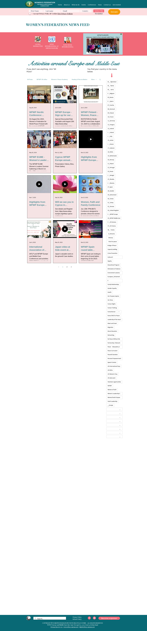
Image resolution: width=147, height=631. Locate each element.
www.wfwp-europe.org (70, 627)
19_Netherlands (112, 156)
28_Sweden (111, 191)
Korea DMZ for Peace (114, 315)
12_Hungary (111, 125)
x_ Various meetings (115, 409)
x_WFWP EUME (115, 432)
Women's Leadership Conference (115, 393)
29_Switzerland (112, 195)
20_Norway (111, 160)
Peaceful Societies (113, 354)
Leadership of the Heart (114, 319)
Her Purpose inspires (113, 296)
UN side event (111, 378)
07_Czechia (111, 105)
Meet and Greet (112, 323)
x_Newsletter (115, 421)
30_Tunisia (111, 199)
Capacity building (112, 249)
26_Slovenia (111, 183)
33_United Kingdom (113, 210)
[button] (103, 44)
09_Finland (111, 113)
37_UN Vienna (112, 226)
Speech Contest (112, 362)
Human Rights (112, 304)
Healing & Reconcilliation (79, 79)
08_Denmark (111, 109)
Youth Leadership (112, 401)
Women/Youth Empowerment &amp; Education (115, 397)
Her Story (110, 300)
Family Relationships (113, 284)
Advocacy (110, 238)
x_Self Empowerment (115, 425)
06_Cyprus (110, 101)
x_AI (114, 413)
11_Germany (111, 121)
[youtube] (94, 618)
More (93, 79)
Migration (110, 327)
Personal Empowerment (114, 358)
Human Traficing (112, 308)
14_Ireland (111, 132)
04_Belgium (111, 93)
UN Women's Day (112, 374)
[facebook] (89, 618)
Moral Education (112, 331)
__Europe (110, 405)
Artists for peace (112, 241)
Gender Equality (112, 288)
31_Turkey (110, 202)
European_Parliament (114, 276)
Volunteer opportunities (114, 382)
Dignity (110, 261)
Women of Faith (112, 389)
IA (119, 312)
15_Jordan (110, 140)
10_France (111, 117)
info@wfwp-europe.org (87, 627)
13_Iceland (111, 128)
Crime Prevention (112, 253)
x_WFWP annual (115, 436)
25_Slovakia (111, 179)
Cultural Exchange (115, 257)
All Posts (30, 79)
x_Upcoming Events (115, 428)
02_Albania (111, 86)
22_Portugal (111, 167)
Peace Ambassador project (115, 347)
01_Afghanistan (112, 82)
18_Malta (110, 152)
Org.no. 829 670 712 (56, 627)
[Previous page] (58, 267)
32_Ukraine (111, 206)
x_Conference (115, 417)
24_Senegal (111, 175)
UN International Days (114, 366)
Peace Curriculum (112, 351)
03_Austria (111, 89)
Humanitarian (111, 312)
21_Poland (111, 163)
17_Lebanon (111, 148)
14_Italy (110, 136)
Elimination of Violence (114, 269)
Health (109, 292)
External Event (115, 280)
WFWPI (110, 386)
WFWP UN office (42, 79)
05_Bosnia (110, 97)
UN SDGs (110, 370)
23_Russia (110, 171)
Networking (111, 335)
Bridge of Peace (112, 245)
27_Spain (110, 187)
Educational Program (113, 265)
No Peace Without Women (115, 339)
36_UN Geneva (112, 222)
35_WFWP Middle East (114, 218)
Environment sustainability (115, 273)
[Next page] (71, 267)
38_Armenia (111, 230)
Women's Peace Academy (59, 79)
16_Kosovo (111, 144)
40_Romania (111, 234)
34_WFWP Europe (113, 214)
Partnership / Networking (115, 343)
